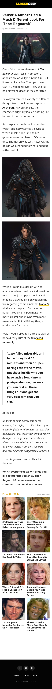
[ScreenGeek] (26, 4)
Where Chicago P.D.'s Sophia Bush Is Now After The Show (12, 590)
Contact (26, 676)
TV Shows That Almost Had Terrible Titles (13, 556)
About (35, 676)
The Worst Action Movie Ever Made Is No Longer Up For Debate (37, 626)
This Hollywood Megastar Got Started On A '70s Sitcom (13, 625)
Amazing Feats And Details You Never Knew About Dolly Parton (36, 591)
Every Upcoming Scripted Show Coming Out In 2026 (37, 525)
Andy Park (8, 107)
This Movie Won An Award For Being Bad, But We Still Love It (38, 557)
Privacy (17, 676)
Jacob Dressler (9, 29)
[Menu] (4, 4)
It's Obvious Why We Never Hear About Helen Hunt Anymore (13, 525)
